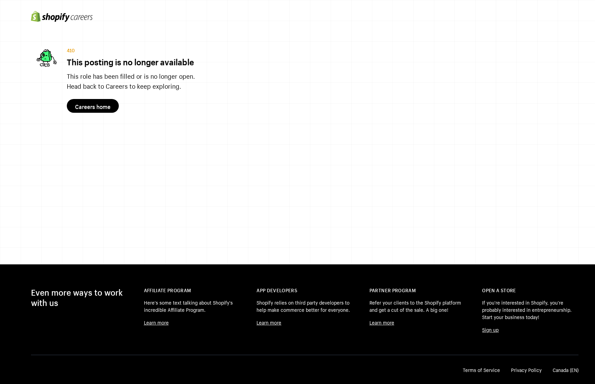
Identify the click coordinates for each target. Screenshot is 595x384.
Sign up (490, 329)
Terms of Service (481, 369)
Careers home (93, 105)
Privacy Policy (526, 369)
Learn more (156, 322)
